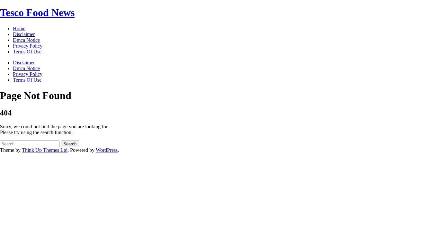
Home (19, 28)
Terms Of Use (27, 80)
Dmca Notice (26, 68)
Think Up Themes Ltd (44, 150)
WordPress (107, 150)
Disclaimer (24, 62)
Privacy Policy (27, 74)
